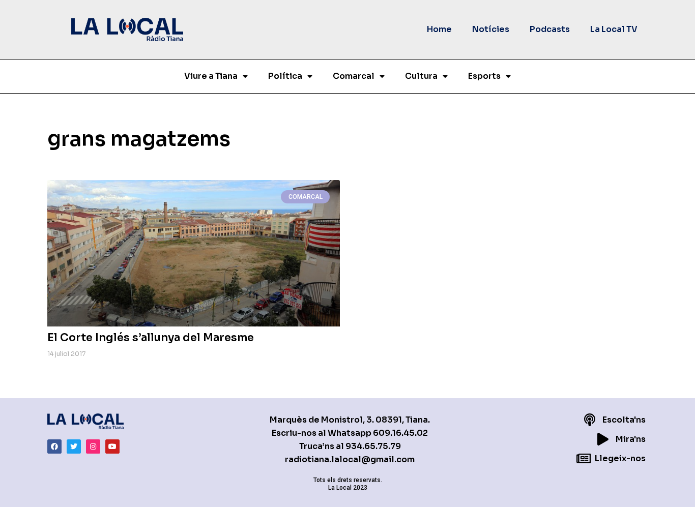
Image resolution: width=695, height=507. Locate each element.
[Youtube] (112, 446)
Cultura (421, 76)
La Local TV (614, 29)
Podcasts (550, 29)
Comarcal (353, 76)
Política (285, 76)
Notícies (490, 29)
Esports (484, 76)
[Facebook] (54, 446)
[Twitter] (74, 446)
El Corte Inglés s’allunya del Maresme (150, 337)
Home (439, 29)
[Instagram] (93, 446)
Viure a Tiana (211, 76)
